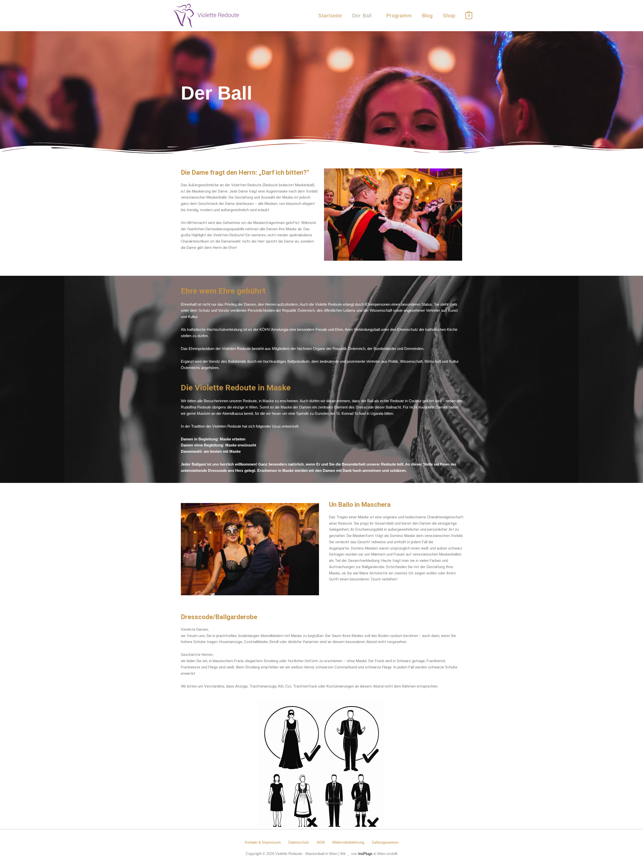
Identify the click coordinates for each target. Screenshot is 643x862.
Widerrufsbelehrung (348, 842)
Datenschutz (298, 842)
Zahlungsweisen (385, 842)
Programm (399, 15)
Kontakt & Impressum (263, 842)
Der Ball (362, 15)
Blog (427, 15)
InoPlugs (365, 853)
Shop (449, 15)
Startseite (330, 15)
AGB (321, 842)
